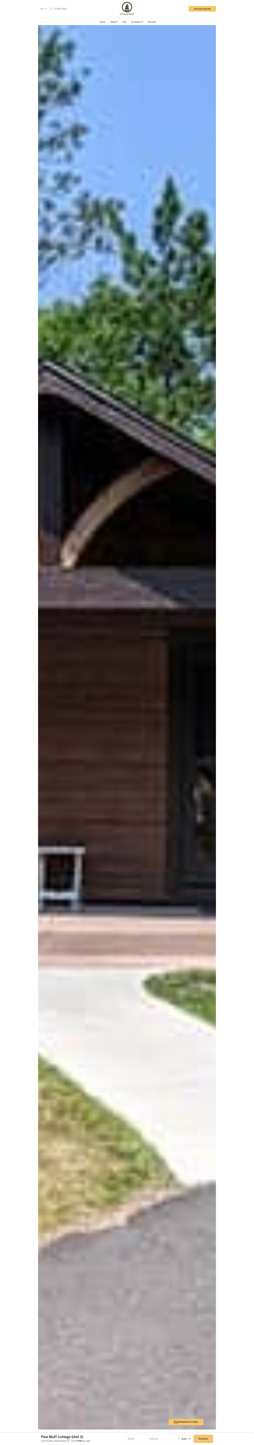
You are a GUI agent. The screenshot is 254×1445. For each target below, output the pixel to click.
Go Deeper (137, 21)
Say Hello (152, 22)
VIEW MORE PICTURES (187, 1422)
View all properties (202, 9)
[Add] (189, 1439)
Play (124, 22)
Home (102, 22)
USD (42, 9)
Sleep (113, 21)
